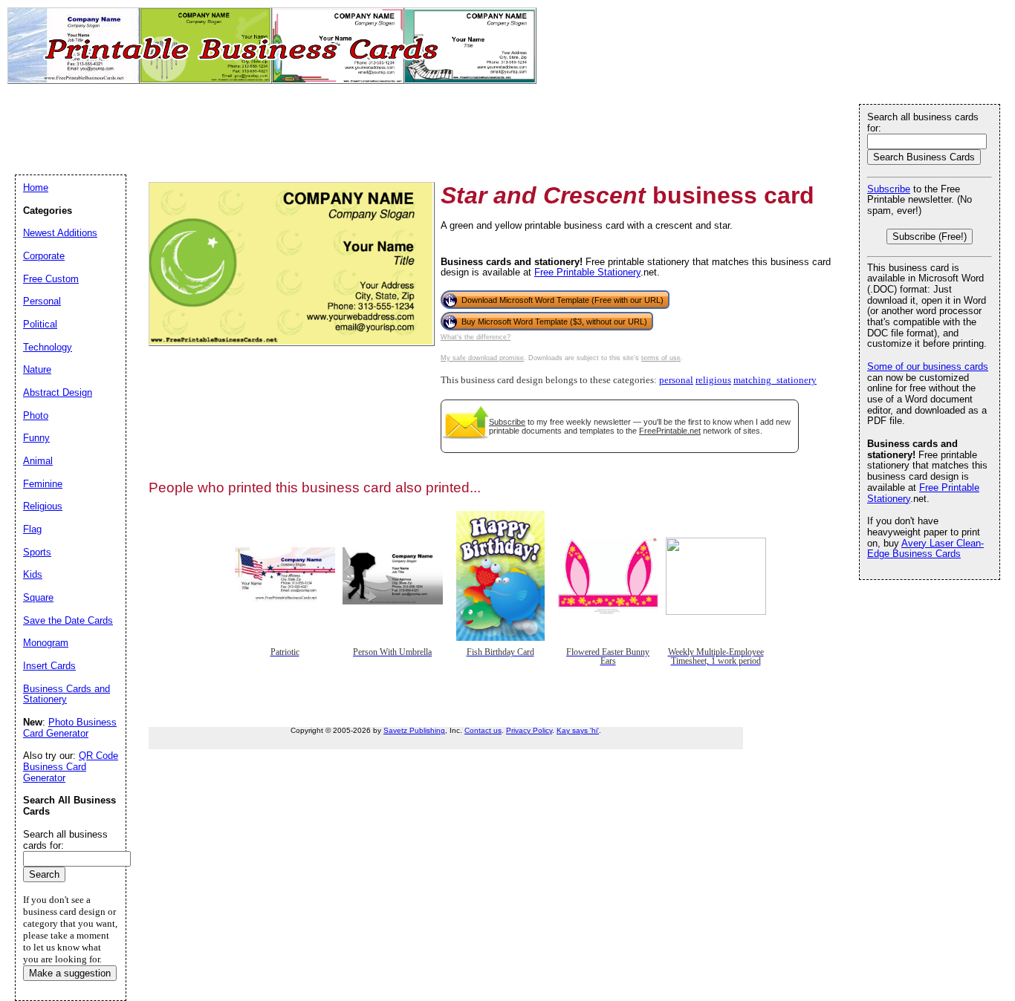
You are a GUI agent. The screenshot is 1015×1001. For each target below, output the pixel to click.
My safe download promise (482, 358)
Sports (37, 552)
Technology (47, 347)
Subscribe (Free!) (929, 236)
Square (38, 597)
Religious (42, 506)
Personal (42, 301)
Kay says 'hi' (578, 730)
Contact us (483, 730)
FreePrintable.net (670, 430)
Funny (36, 437)
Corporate (44, 255)
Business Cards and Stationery (66, 694)
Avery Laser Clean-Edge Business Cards (925, 549)
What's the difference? (475, 337)
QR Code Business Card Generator (70, 766)
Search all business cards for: (923, 122)
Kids (32, 574)
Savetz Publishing (414, 730)
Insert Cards (49, 665)
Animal (38, 460)
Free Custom (51, 278)
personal (676, 380)
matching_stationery (775, 380)
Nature (37, 369)
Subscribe (507, 421)
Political (40, 324)
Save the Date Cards (68, 620)
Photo (35, 415)
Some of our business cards (927, 366)
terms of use (661, 358)
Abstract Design (57, 392)
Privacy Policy (529, 730)
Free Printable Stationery (587, 272)
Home (35, 187)
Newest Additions (60, 232)
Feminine (42, 483)
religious (713, 380)
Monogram (45, 642)
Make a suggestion (70, 973)
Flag (32, 529)
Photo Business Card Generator (70, 728)
